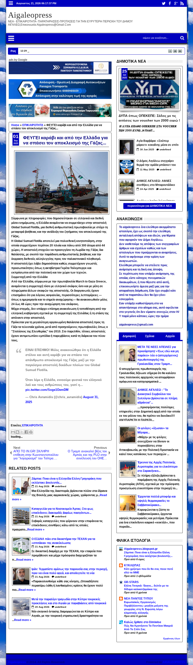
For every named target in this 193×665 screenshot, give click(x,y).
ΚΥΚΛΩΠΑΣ (132, 565)
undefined (60, 486)
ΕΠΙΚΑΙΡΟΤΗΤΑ (32, 425)
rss (182, 3)
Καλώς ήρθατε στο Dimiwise (142, 622)
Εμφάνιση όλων (171, 638)
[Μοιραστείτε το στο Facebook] (26, 432)
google (176, 3)
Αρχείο (170, 336)
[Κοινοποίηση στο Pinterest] (30, 432)
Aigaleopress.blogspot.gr (141, 549)
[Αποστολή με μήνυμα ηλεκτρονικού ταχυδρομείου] (13, 432)
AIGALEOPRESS (174, 662)
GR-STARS (131, 582)
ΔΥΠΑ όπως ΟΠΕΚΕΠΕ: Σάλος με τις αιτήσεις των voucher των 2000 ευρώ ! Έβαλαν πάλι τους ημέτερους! (149, 118)
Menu (11, 3)
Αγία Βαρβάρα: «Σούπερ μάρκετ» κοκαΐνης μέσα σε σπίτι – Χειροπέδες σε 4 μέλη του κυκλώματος (157, 143)
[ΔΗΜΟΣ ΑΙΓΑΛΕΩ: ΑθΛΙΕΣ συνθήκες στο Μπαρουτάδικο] (127, 187)
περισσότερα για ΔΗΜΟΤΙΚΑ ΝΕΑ (149, 206)
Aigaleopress (30, 15)
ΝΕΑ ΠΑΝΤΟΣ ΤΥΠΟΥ (138, 598)
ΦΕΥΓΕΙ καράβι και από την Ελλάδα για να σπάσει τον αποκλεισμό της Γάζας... (65, 140)
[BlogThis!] (17, 432)
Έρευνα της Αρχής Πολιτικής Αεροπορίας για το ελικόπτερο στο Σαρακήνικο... (157, 467)
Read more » (35, 529)
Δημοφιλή (129, 336)
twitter (164, 3)
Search (182, 38)
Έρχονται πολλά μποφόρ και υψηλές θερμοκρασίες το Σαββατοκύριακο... (156, 501)
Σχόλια (149, 336)
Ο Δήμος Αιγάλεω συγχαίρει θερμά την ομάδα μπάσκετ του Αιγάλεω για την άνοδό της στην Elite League (158, 163)
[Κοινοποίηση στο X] (22, 432)
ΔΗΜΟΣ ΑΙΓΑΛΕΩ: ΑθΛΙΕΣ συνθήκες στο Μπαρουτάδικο (156, 183)
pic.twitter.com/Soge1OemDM (46, 390)
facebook (170, 3)
